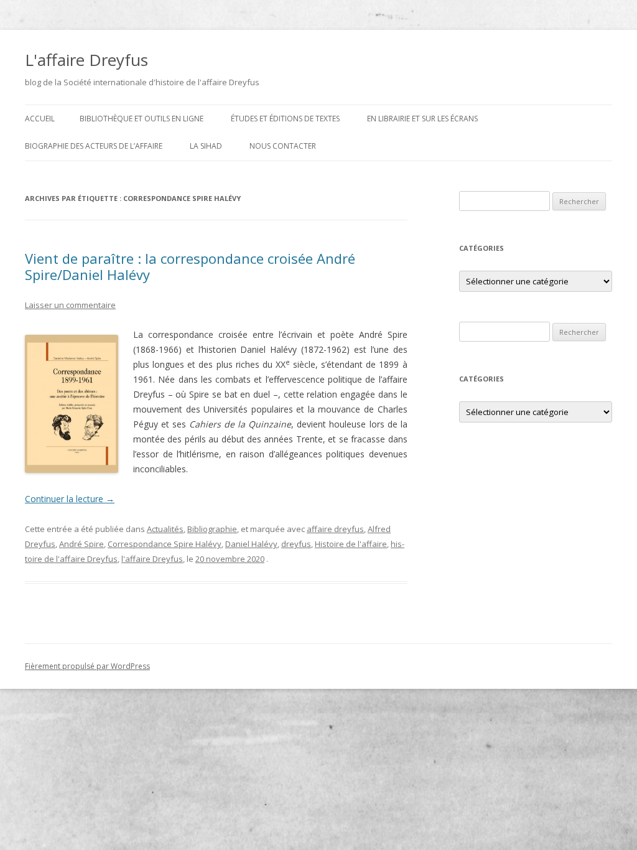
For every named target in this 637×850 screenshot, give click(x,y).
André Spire (81, 543)
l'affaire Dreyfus (152, 558)
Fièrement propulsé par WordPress (87, 666)
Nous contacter (282, 146)
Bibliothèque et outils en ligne (141, 118)
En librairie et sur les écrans (422, 118)
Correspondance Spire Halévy (164, 543)
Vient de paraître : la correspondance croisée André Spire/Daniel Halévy (190, 266)
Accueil (40, 118)
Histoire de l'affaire (351, 543)
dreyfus (296, 543)
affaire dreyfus (335, 529)
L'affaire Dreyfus (86, 60)
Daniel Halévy (251, 543)
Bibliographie (212, 529)
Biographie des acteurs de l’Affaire (93, 146)
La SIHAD (206, 146)
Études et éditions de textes (285, 118)
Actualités (165, 529)
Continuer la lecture (69, 499)
